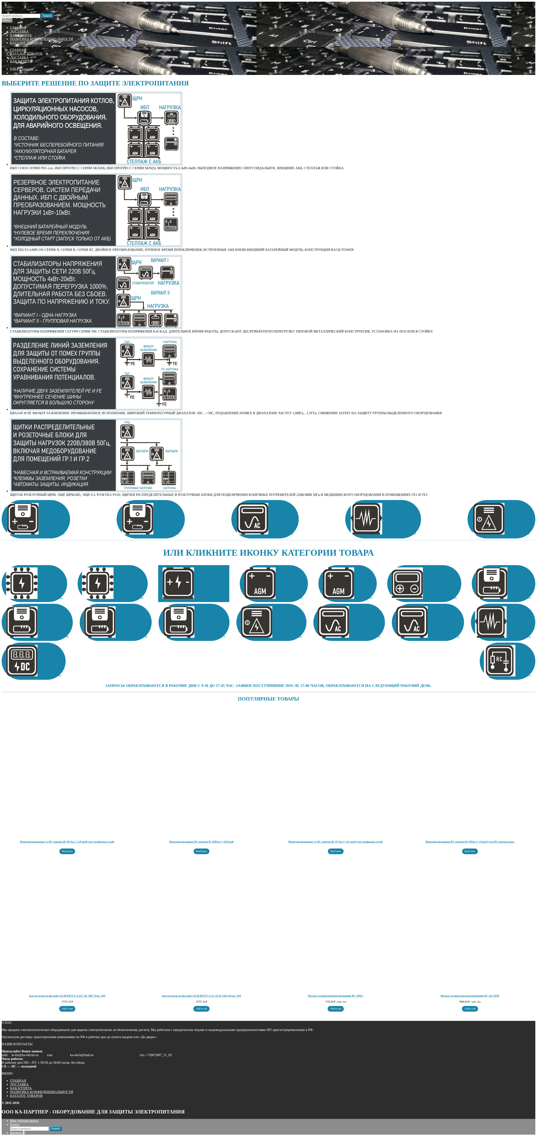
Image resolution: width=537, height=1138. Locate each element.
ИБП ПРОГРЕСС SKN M (131, 636)
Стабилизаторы (280, 533)
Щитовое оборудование (287, 636)
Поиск (14, 1124)
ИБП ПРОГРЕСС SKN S (209, 636)
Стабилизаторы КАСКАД (444, 636)
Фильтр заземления (519, 636)
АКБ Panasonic (363, 598)
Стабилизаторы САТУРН (365, 636)
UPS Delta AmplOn (519, 598)
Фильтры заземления (399, 533)
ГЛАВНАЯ (18, 27)
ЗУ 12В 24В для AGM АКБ (440, 598)
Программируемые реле (128, 598)
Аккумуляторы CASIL (290, 598)
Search (47, 15)
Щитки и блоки (517, 533)
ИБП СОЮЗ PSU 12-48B (53, 636)
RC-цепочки (523, 675)
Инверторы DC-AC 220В (209, 598)
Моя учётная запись (24, 1120)
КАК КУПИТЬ (21, 35)
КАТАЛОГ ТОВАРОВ (26, 43)
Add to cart (67, 1008)
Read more (67, 851)
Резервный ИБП (166, 533)
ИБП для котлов (52, 533)
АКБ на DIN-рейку (49, 675)
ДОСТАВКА (19, 31)
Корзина (17, 1132)
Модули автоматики (50, 598)
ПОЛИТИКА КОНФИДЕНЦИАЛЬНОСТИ (41, 39)
